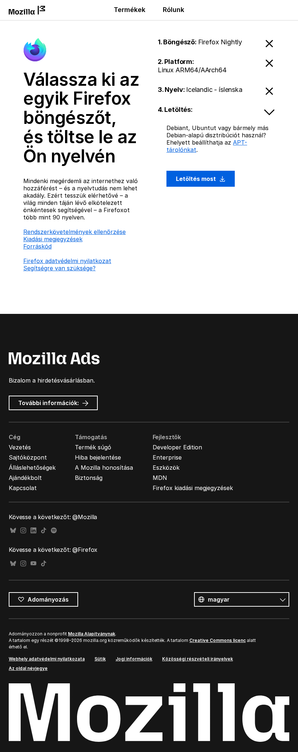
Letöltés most (196, 178)
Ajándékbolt (25, 477)
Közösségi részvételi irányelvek (197, 659)
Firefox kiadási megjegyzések (193, 488)
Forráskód (37, 246)
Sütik (100, 659)
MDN (160, 477)
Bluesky (13, 530)
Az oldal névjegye (28, 668)
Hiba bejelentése (98, 457)
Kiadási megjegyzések (52, 239)
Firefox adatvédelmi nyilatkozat (67, 260)
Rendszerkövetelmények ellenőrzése (74, 231)
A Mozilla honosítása (104, 467)
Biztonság (88, 477)
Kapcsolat (23, 488)
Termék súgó (93, 447)
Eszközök (166, 467)
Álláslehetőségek (32, 467)
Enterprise (167, 457)
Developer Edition (177, 447)
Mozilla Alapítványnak (91, 633)
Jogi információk (134, 659)
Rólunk (173, 9)
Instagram (23, 530)
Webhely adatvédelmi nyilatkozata (47, 659)
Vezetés (20, 447)
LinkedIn (33, 530)
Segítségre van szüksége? (59, 268)
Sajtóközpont (28, 457)
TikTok (43, 530)
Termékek (129, 9)
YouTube (33, 563)
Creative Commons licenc (217, 640)
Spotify (53, 530)
